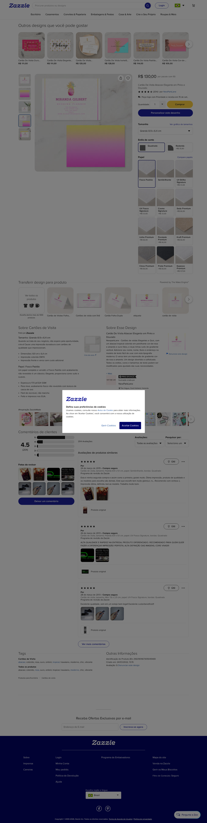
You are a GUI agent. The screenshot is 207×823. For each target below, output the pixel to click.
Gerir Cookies (108, 425)
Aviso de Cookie (105, 410)
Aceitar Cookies (130, 425)
